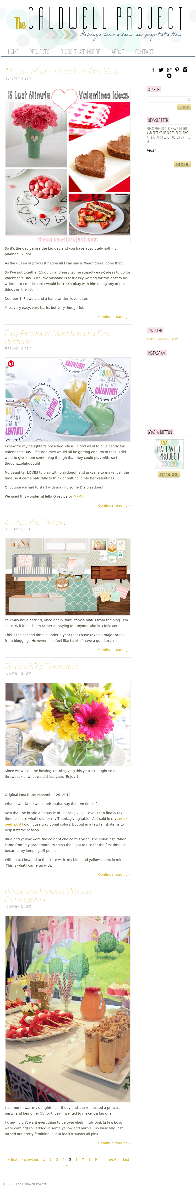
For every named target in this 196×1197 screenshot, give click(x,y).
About (118, 52)
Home (13, 52)
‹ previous (30, 1159)
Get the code (169, 475)
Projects (39, 52)
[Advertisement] (171, 247)
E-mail (152, 151)
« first (12, 1159)
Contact (145, 52)
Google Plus (169, 69)
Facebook (153, 69)
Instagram (185, 69)
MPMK (78, 496)
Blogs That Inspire (80, 52)
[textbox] (169, 99)
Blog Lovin (169, 75)
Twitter (161, 69)
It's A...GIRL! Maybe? (35, 522)
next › (114, 1159)
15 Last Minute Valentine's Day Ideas (62, 71)
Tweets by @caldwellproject (162, 339)
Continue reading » (114, 317)
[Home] (98, 38)
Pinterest (177, 69)
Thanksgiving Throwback (41, 666)
